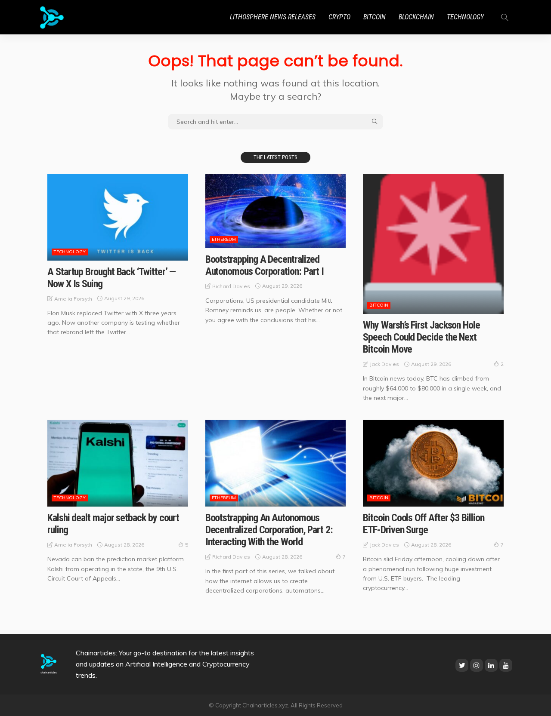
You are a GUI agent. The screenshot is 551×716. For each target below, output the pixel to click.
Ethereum (224, 239)
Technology (465, 17)
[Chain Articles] (52, 17)
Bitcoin (374, 17)
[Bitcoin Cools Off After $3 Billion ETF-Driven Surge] (433, 463)
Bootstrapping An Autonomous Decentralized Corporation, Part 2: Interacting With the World (269, 530)
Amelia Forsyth (73, 298)
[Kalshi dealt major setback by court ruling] (117, 463)
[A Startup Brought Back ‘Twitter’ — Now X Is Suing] (117, 217)
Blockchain (416, 17)
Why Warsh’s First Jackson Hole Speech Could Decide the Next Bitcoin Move (421, 337)
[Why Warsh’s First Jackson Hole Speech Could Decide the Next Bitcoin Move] (433, 244)
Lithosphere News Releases (273, 17)
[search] (504, 17)
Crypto (339, 17)
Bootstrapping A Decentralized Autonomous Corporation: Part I (264, 265)
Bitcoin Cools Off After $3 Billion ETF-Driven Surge (423, 524)
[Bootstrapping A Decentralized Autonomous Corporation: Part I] (275, 211)
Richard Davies (231, 286)
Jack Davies (384, 364)
